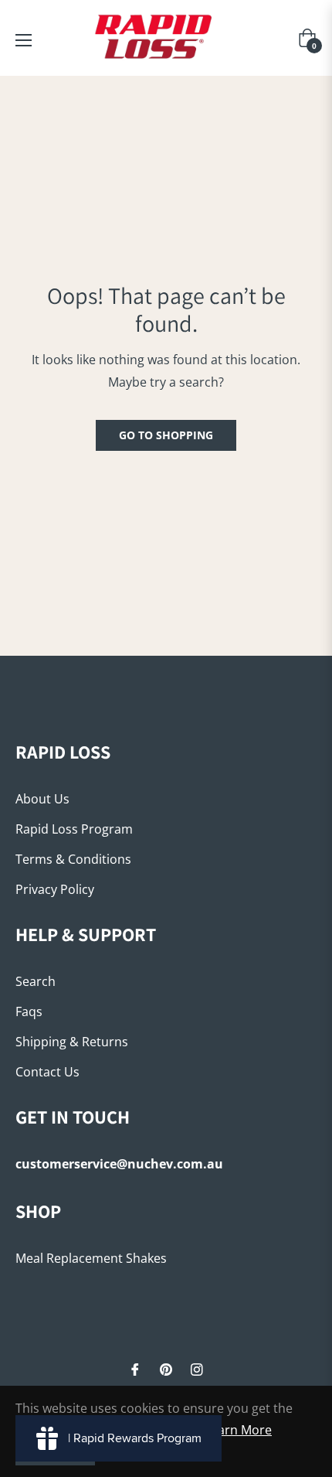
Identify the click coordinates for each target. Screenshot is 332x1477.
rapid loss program (74, 828)
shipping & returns (71, 1041)
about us (42, 798)
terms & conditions (73, 859)
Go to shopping (166, 435)
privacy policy (54, 889)
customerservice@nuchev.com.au (119, 1163)
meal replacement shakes (91, 1258)
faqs (28, 1011)
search (35, 981)
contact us (47, 1071)
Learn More (238, 1429)
